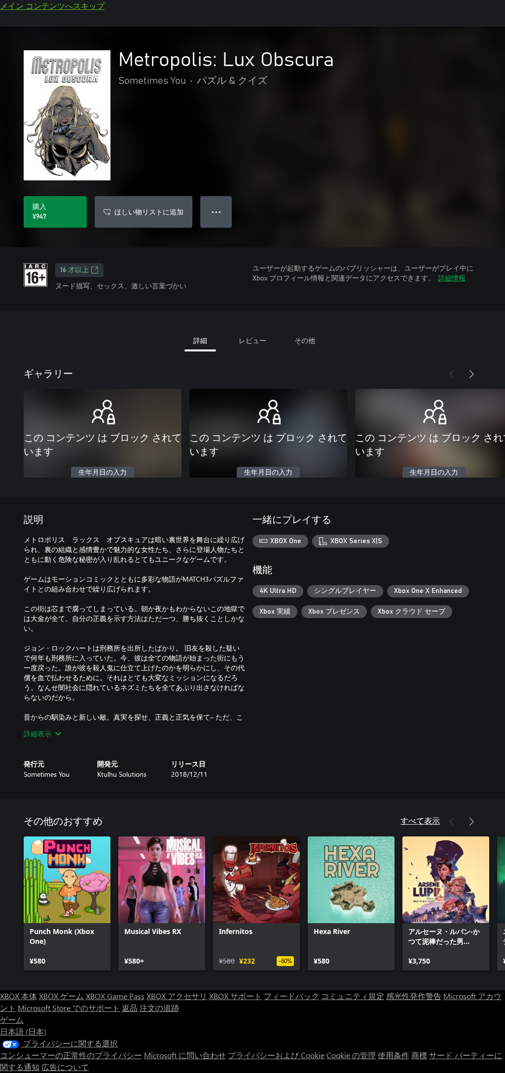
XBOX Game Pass (115, 996)
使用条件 (393, 1055)
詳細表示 (37, 733)
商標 (419, 1055)
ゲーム (12, 1019)
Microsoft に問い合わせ (185, 1055)
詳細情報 (452, 277)
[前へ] (452, 374)
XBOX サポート (235, 996)
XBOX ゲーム (61, 996)
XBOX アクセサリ (176, 996)
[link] (67, 903)
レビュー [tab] (252, 340)
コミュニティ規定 (352, 996)
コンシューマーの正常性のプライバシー (71, 1055)
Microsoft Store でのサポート (69, 1008)
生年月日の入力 (102, 472)
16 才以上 (74, 270)
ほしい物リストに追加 (148, 211)
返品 (130, 1008)
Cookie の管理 (351, 1055)
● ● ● (216, 211)
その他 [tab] (304, 340)
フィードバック (291, 996)
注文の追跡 (159, 1008)
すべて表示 (420, 820)
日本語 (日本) (23, 1031)
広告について (65, 1067)
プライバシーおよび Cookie (276, 1055)
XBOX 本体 (18, 996)
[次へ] (471, 374)
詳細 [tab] (200, 340)
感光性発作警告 (413, 996)
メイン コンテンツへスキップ (52, 5)
